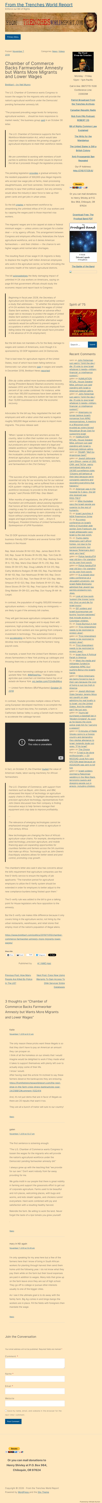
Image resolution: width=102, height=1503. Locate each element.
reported (45, 370)
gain (39, 366)
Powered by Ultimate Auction (90, 1502)
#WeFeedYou (34, 675)
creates (19, 204)
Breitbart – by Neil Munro (17, 84)
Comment (11, 1356)
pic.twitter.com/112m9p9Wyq (47, 681)
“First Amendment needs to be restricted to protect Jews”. (82, 630)
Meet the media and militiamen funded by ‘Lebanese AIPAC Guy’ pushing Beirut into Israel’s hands (82, 666)
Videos (61, 51)
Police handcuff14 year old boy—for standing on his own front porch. (82, 559)
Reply (12, 1117)
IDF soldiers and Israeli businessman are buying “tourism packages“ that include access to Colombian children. (82, 614)
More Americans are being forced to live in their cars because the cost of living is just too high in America (82, 682)
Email (8, 1386)
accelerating (16, 638)
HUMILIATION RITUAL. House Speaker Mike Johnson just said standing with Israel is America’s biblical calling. (81, 384)
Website (9, 1398)
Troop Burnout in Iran (86, 623)
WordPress (23, 1492)
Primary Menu (13, 37)
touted (45, 769)
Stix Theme (43, 1492)
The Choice (84, 749)
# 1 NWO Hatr (44, 963)
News (54, 51)
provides (33, 173)
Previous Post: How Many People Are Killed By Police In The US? (18, 979)
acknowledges (20, 275)
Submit (92, 344)
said (43, 120)
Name (8, 1373)
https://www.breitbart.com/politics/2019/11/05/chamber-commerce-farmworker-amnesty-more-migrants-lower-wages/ (33, 939)
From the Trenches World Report (39, 4)
